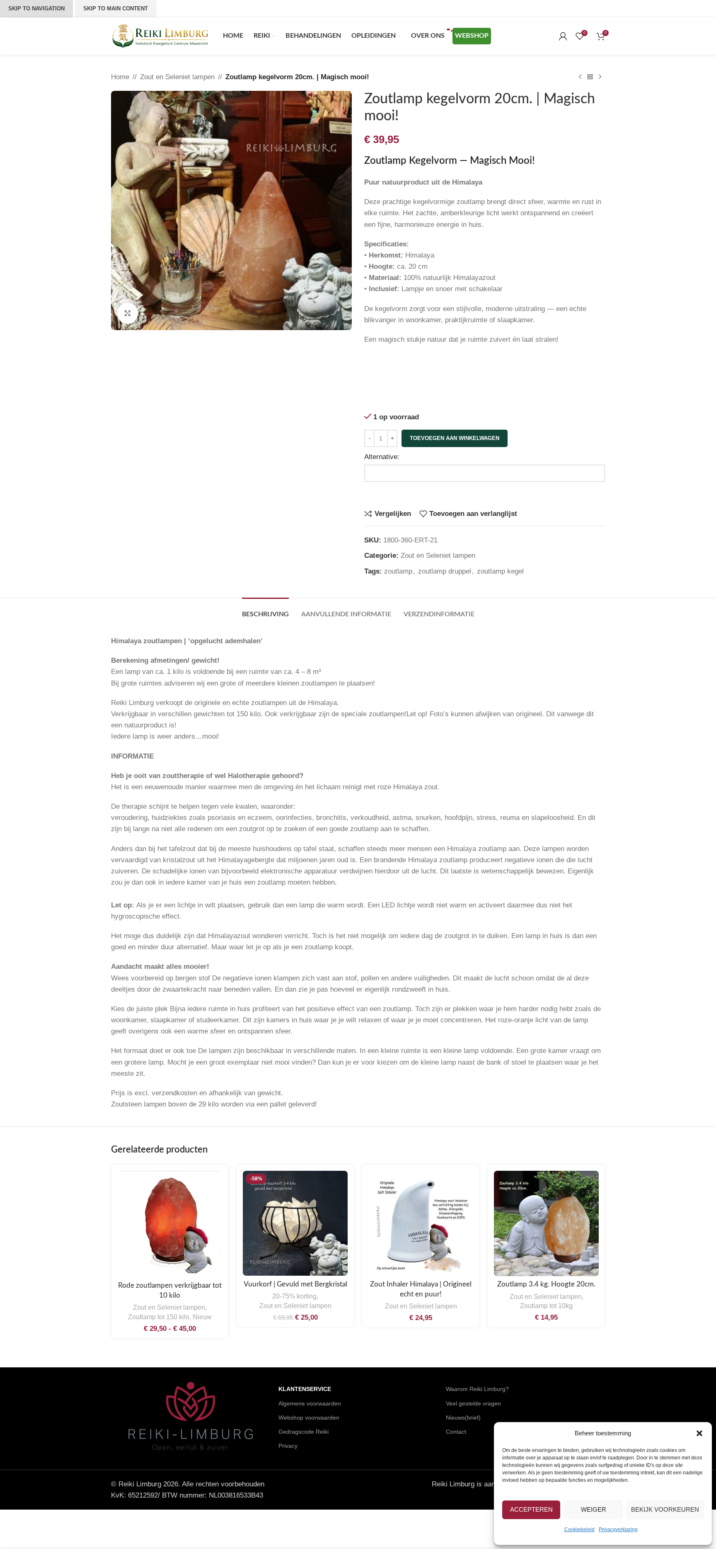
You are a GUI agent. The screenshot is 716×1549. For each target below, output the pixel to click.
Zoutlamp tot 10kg (546, 1305)
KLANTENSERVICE (304, 1389)
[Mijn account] (563, 36)
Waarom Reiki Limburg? (477, 1389)
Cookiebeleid (579, 1529)
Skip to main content (115, 8)
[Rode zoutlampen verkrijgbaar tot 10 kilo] (169, 1224)
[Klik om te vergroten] (127, 313)
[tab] (265, 610)
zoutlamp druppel (444, 571)
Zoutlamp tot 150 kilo (158, 1316)
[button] (699, 1433)
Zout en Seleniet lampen (177, 77)
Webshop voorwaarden (308, 1417)
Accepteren (531, 1509)
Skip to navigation (36, 8)
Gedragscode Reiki (303, 1431)
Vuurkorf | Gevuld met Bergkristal (295, 1284)
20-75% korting (294, 1296)
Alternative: (381, 457)
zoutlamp (398, 571)
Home (120, 77)
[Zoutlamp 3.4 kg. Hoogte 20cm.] (546, 1223)
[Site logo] (160, 35)
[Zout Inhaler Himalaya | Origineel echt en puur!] (420, 1223)
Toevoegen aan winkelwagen (454, 438)
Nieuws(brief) (463, 1417)
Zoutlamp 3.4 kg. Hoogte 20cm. (546, 1284)
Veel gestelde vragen (473, 1403)
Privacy (288, 1445)
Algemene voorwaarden (309, 1403)
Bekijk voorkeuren (665, 1509)
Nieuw (202, 1316)
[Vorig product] (580, 77)
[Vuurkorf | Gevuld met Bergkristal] (295, 1223)
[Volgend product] (600, 77)
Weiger (593, 1509)
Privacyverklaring (618, 1529)
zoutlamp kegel (500, 571)
